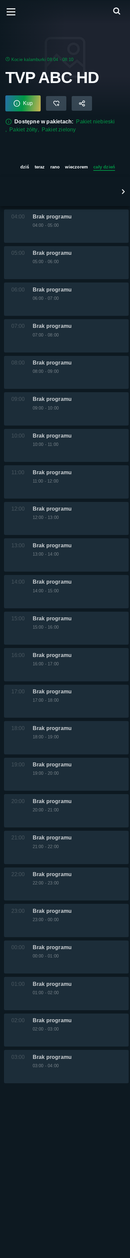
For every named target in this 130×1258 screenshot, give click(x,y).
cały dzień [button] (104, 166)
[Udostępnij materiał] (82, 103)
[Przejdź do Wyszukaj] (117, 11)
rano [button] (55, 166)
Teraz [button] (40, 166)
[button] (123, 191)
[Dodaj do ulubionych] (56, 103)
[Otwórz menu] (11, 11)
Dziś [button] (24, 166)
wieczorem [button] (76, 166)
